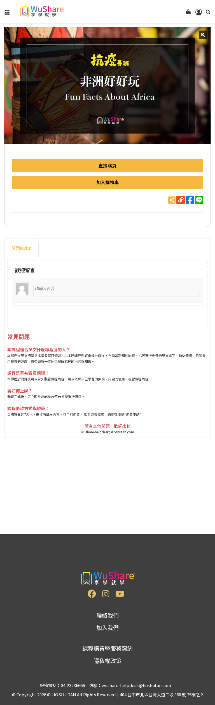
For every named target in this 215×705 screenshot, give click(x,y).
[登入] (198, 13)
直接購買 (107, 165)
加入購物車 (107, 182)
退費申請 (132, 414)
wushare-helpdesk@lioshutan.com (107, 431)
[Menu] (7, 13)
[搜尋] (208, 13)
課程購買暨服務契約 (107, 648)
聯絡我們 (107, 615)
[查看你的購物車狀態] (188, 13)
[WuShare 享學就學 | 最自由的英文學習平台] (41, 11)
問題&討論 (21, 248)
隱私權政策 (107, 661)
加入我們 (107, 627)
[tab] (21, 248)
